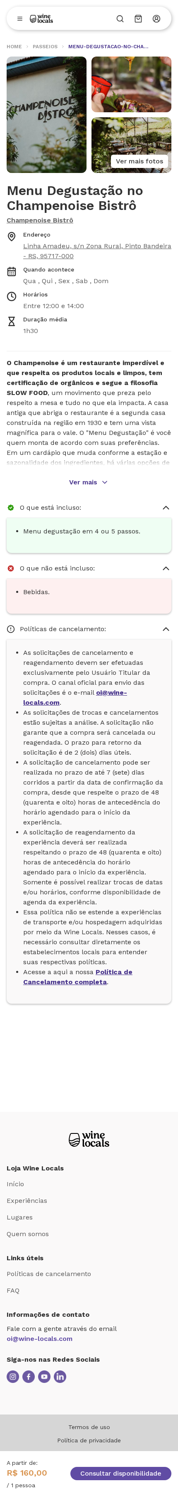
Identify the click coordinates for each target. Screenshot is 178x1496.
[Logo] (41, 18)
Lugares (20, 1217)
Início (15, 1184)
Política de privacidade (89, 1440)
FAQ (13, 1290)
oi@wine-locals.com (39, 1339)
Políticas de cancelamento (49, 1274)
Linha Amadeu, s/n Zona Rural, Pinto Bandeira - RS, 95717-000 (97, 251)
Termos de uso (89, 1427)
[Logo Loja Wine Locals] (89, 1138)
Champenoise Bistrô (40, 220)
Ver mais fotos (139, 161)
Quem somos (28, 1234)
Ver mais (83, 482)
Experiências (27, 1201)
